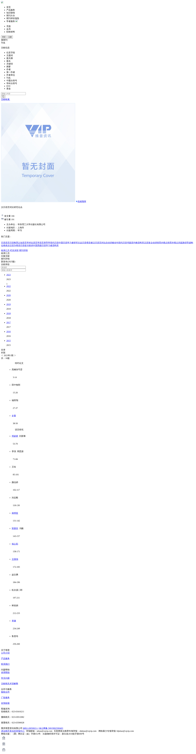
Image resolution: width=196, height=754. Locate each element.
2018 (8, 313)
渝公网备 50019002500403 (51, 728)
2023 (8, 275)
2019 (8, 304)
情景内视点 (162, 243)
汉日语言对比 (99, 243)
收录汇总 (5, 250)
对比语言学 (34, 243)
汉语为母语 (15, 245)
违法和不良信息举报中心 (13, 731)
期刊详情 (23, 250)
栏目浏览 (14, 250)
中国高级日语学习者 (42, 245)
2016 (8, 331)
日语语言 (5, 243)
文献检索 (5, 99)
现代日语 (54, 243)
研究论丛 (78, 243)
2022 (8, 286)
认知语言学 (23, 243)
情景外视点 (172, 243)
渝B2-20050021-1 (31, 728)
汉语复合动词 (150, 243)
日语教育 (14, 243)
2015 (8, 340)
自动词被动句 (112, 243)
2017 (8, 322)
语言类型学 (44, 243)
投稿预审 (82, 201)
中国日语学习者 (66, 243)
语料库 (55, 245)
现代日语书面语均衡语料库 (131, 243)
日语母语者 (87, 243)
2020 (8, 295)
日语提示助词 (26, 245)
